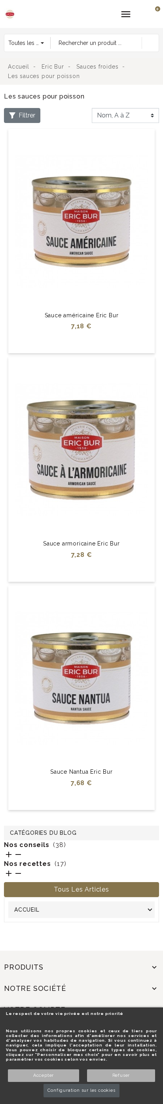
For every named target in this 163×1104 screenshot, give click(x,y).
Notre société (35, 988)
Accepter (43, 1075)
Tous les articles (81, 889)
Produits (23, 967)
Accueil (27, 910)
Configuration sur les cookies (81, 1090)
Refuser (121, 1075)
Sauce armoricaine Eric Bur (81, 543)
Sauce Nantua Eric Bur (81, 772)
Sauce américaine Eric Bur (82, 315)
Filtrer (27, 115)
